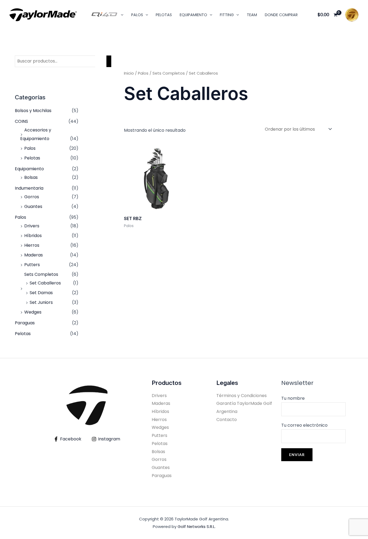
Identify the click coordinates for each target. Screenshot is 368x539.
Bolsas (31, 177)
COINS (21, 121)
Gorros (31, 197)
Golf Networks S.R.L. (197, 526)
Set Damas (41, 293)
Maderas (33, 255)
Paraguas (25, 323)
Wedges (32, 312)
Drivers (31, 226)
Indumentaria (29, 188)
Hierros (31, 245)
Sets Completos (41, 274)
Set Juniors (41, 302)
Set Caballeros (45, 283)
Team (252, 15)
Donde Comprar (281, 15)
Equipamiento (29, 169)
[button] (120, 15)
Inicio (129, 73)
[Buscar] (108, 61)
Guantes (33, 206)
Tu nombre (293, 398)
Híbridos (33, 235)
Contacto (226, 419)
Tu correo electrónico (304, 425)
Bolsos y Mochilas (33, 110)
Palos (30, 148)
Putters (32, 265)
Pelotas (164, 15)
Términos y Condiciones (241, 395)
